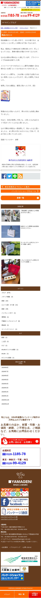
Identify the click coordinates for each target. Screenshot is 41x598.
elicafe (3, 353)
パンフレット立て (7, 313)
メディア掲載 (6, 297)
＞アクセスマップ (14, 547)
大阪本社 (3, 524)
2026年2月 (5, 392)
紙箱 (3, 301)
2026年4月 (5, 383)
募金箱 (4, 325)
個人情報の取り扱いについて (30, 9)
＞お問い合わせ (26, 547)
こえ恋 (3, 341)
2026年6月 (5, 375)
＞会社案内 (4, 547)
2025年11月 (5, 404)
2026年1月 (5, 396)
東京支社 (3, 532)
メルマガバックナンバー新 (9, 517)
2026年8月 (5, 367)
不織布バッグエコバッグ (9, 321)
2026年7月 (5, 371)
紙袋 (3, 309)
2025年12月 (5, 400)
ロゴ (2, 345)
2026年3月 (5, 388)
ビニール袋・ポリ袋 (8, 305)
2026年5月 (5, 379)
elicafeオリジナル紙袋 (8, 349)
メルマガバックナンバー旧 (9, 519)
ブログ (4, 292)
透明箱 (4, 317)
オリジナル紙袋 (6, 357)
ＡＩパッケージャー (8, 329)
